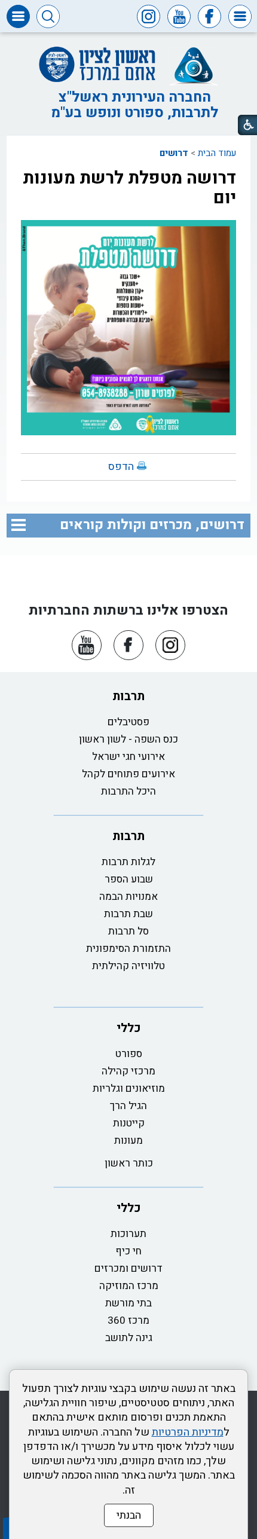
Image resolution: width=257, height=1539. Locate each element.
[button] (240, 16)
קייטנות (129, 1123)
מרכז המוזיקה (128, 1285)
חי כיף (128, 1251)
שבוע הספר (129, 879)
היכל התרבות (128, 791)
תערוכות (128, 1233)
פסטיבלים (128, 721)
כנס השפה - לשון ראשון (128, 739)
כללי (129, 1028)
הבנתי (129, 1515)
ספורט (128, 1053)
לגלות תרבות (128, 861)
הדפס (121, 467)
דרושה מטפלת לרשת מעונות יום (129, 188)
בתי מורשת (128, 1303)
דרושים (174, 153)
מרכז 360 (128, 1320)
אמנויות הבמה (128, 896)
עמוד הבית (217, 153)
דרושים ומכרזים (128, 1268)
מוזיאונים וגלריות (129, 1088)
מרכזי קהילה (128, 1071)
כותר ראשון (129, 1163)
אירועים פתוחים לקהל (128, 774)
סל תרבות (128, 931)
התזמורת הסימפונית (128, 948)
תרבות (128, 696)
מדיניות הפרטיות (188, 1432)
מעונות (128, 1140)
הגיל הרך (128, 1105)
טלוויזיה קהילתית (128, 965)
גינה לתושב (128, 1337)
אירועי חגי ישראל (128, 756)
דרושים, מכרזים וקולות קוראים (152, 525)
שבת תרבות (128, 913)
